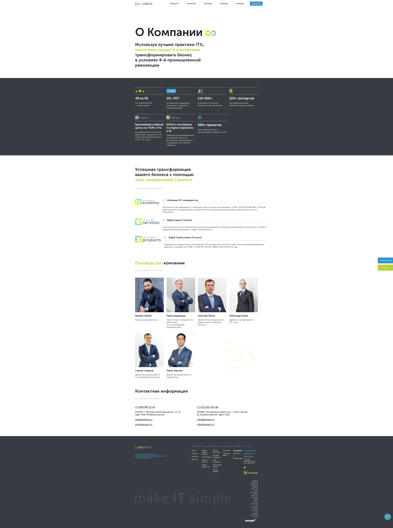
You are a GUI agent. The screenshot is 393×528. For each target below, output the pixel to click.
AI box (194, 450)
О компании (237, 450)
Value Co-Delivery (205, 461)
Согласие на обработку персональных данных (150, 456)
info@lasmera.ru (143, 419)
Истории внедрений (216, 456)
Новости (236, 453)
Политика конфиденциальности (145, 454)
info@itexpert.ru (143, 424)
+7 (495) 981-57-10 (145, 407)
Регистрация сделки (217, 466)
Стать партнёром (216, 461)
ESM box (195, 459)
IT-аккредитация (238, 457)
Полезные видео (226, 454)
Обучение (226, 450)
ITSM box (195, 453)
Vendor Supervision (206, 466)
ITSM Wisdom (206, 457)
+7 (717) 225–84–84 (207, 407)
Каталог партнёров (216, 451)
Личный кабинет (215, 470)
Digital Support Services (204, 452)
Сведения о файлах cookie (144, 457)
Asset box (195, 456)
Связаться (256, 4)
